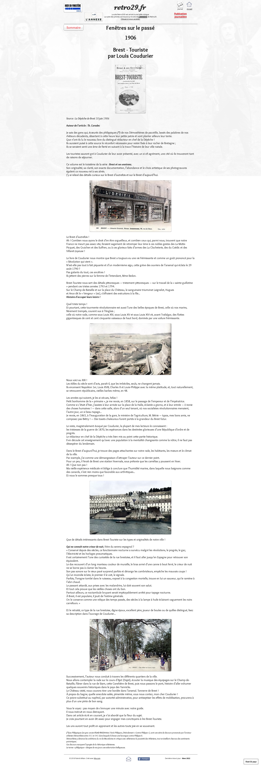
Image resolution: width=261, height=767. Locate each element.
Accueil (189, 9)
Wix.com (97, 758)
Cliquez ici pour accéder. (130, 19)
